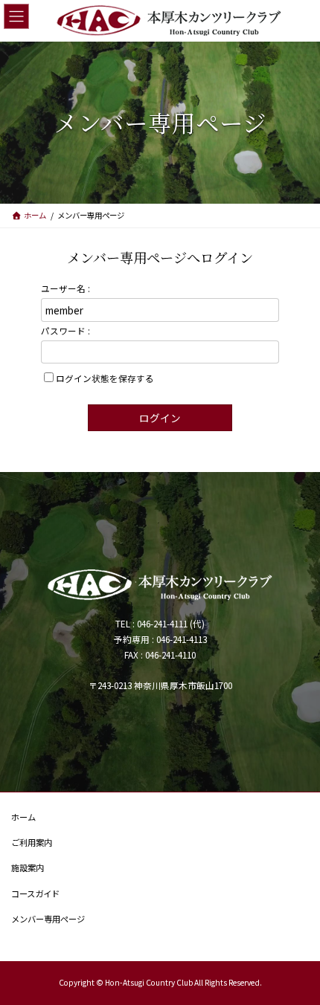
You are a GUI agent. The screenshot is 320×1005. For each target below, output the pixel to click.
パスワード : (65, 330)
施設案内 (27, 867)
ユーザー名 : (65, 288)
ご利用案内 (31, 842)
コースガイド (35, 893)
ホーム (23, 817)
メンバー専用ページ (48, 918)
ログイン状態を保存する (105, 378)
